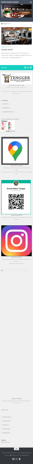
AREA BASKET (6, 433)
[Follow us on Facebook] (25, 68)
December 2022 (5, 442)
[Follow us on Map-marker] (31, 68)
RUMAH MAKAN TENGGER (10, 2)
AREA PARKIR (6, 429)
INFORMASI (6, 108)
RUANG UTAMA (7, 417)
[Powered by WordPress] (10, 455)
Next (29, 5)
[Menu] (31, 2)
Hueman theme (25, 455)
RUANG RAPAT (7, 50)
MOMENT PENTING (8, 112)
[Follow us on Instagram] (28, 68)
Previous (2, 5)
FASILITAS (3, 47)
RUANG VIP (6, 425)
